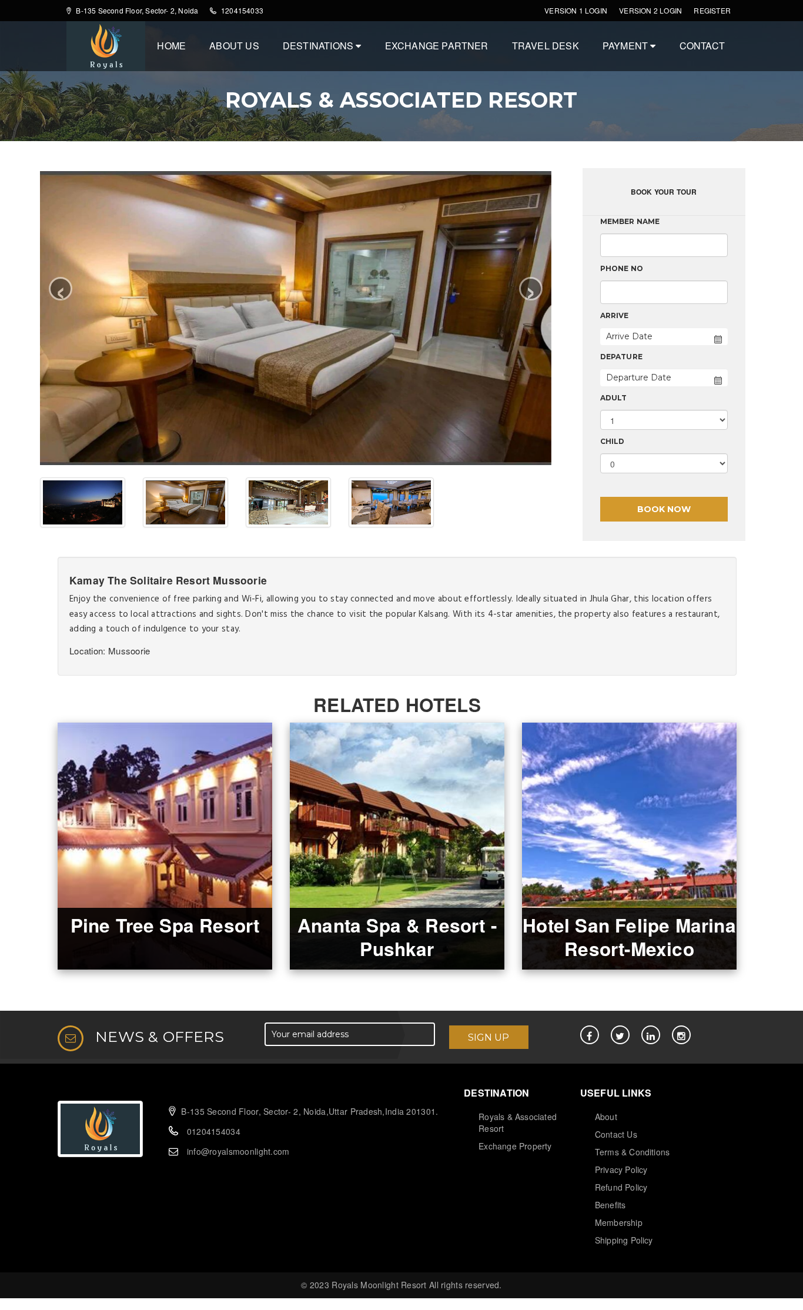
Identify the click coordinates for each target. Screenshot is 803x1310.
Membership (619, 1222)
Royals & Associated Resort (518, 1122)
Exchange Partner (437, 45)
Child (612, 441)
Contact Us (616, 1134)
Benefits (610, 1205)
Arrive (614, 315)
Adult (613, 397)
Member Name (630, 221)
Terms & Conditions (632, 1152)
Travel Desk (545, 45)
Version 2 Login (650, 10)
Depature (621, 356)
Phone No (622, 268)
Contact (702, 45)
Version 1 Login (575, 10)
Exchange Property (515, 1146)
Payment (627, 45)
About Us (234, 45)
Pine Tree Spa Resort (165, 925)
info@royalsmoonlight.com (238, 1151)
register (712, 10)
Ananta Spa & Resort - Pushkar (397, 937)
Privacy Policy (621, 1169)
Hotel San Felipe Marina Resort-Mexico (629, 937)
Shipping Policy (624, 1240)
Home (171, 45)
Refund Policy (621, 1187)
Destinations (319, 45)
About (606, 1116)
